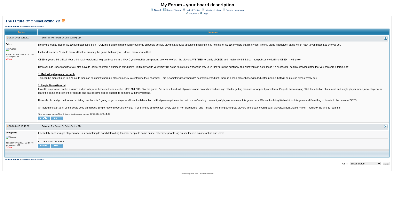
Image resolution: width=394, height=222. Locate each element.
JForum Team (208, 173)
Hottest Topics (193, 10)
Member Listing (213, 10)
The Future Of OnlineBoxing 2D (32, 21)
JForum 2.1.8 (196, 173)
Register (192, 13)
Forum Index (12, 26)
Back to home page (235, 10)
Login (205, 13)
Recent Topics (173, 10)
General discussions (33, 26)
